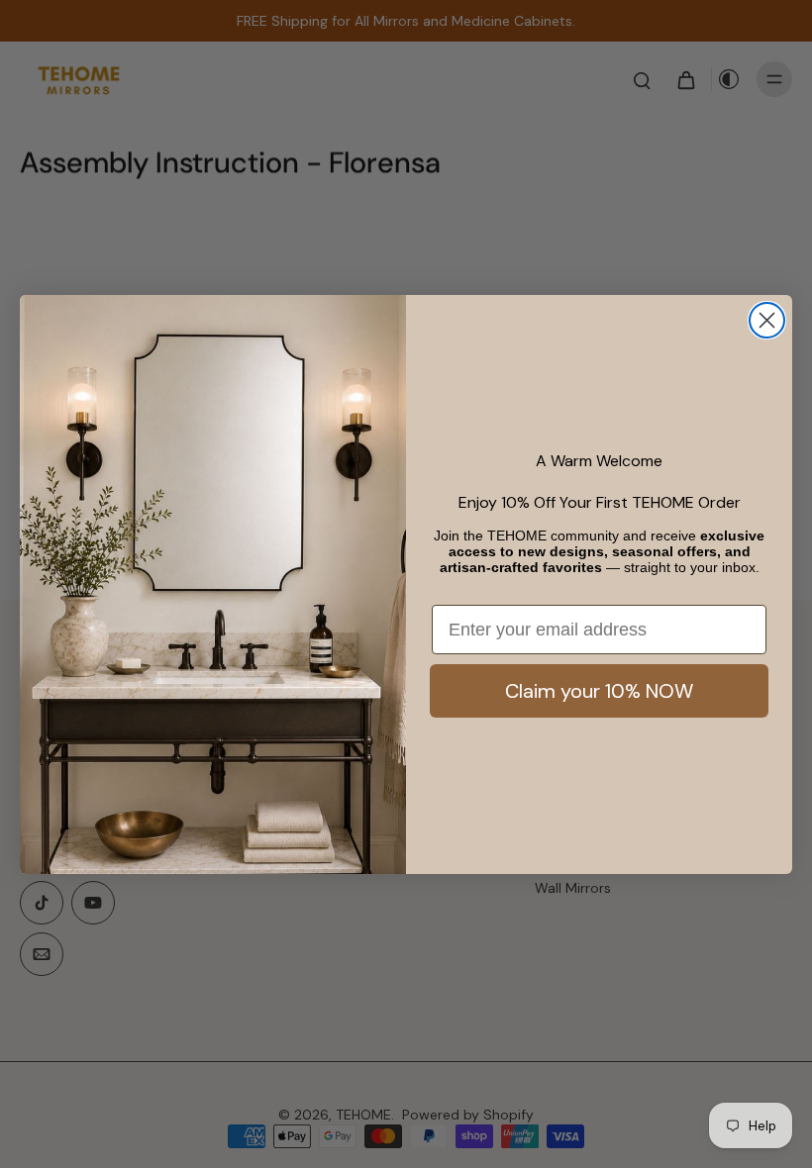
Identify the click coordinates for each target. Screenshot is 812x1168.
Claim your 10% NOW (599, 691)
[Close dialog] (767, 320)
